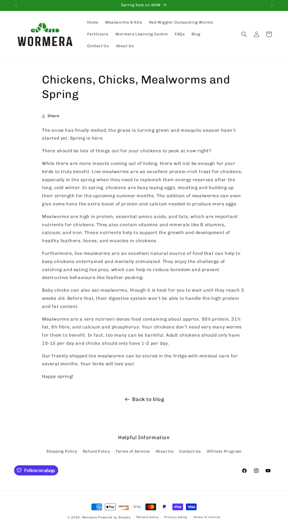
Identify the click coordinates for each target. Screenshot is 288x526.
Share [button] (54, 116)
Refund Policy (96, 451)
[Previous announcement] (16, 5)
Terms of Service (133, 451)
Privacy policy (176, 517)
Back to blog (148, 399)
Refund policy (147, 517)
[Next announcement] (272, 5)
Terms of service (206, 517)
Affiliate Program (224, 451)
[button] (244, 34)
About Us (165, 451)
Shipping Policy (61, 451)
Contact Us (190, 451)
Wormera (89, 517)
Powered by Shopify (114, 517)
